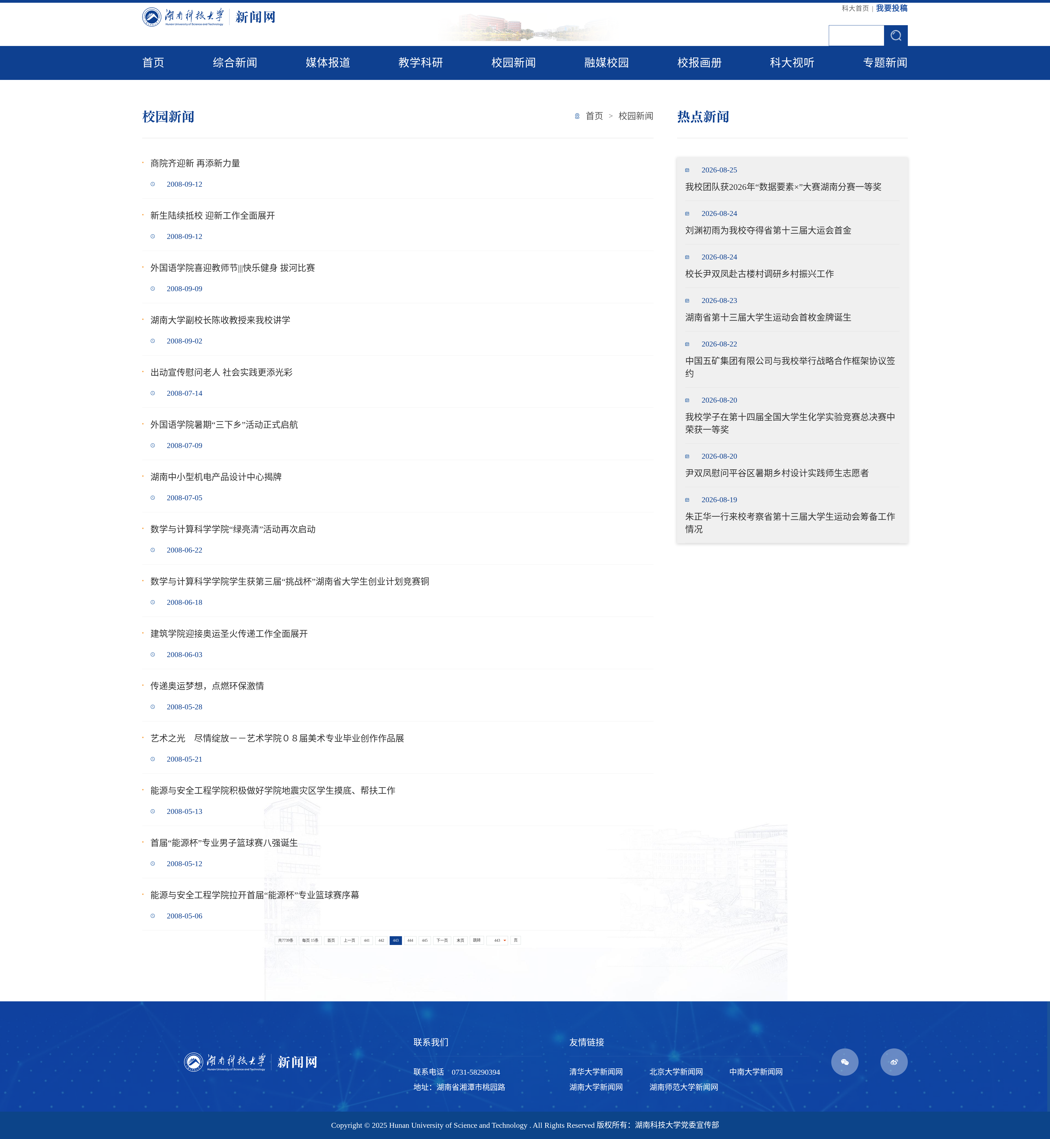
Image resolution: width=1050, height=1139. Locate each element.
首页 (153, 63)
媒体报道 (328, 63)
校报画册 (699, 63)
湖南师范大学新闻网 (683, 1087)
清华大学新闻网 (596, 1072)
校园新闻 (513, 63)
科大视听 (792, 63)
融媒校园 (606, 63)
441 (367, 940)
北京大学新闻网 (676, 1072)
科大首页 (855, 8)
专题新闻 (885, 63)
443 (396, 940)
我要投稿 (892, 8)
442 (381, 940)
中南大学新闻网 (756, 1072)
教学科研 (420, 63)
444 (410, 940)
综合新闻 (235, 63)
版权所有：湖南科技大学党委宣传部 (658, 1125)
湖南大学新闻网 (596, 1087)
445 (425, 940)
